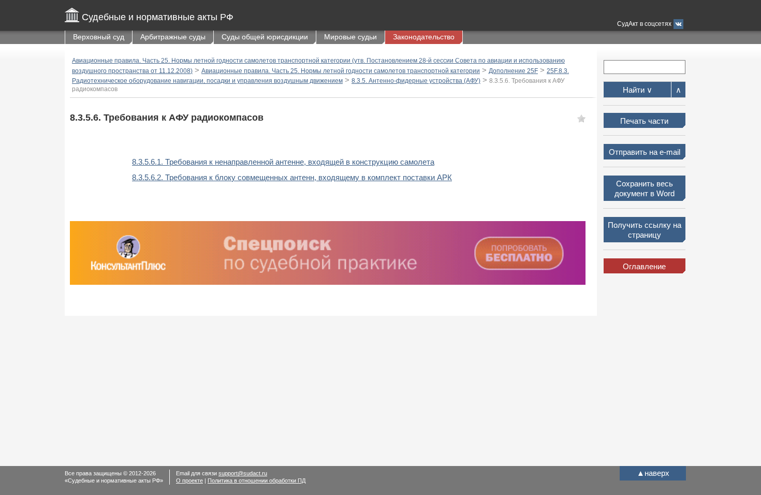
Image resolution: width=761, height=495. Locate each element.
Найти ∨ (637, 89)
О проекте (189, 480)
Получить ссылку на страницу (644, 230)
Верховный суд (98, 37)
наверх (653, 473)
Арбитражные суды (173, 37)
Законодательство (424, 37)
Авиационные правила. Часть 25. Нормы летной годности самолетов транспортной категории (340, 71)
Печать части (644, 121)
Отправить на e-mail (644, 152)
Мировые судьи (350, 37)
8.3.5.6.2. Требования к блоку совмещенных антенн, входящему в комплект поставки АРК (292, 177)
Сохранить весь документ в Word (644, 188)
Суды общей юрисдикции (265, 37)
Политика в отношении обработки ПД (256, 480)
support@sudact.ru (242, 473)
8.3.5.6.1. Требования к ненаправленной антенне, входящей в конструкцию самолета (283, 161)
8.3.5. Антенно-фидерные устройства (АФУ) (416, 80)
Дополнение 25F (513, 71)
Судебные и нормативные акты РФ (157, 17)
